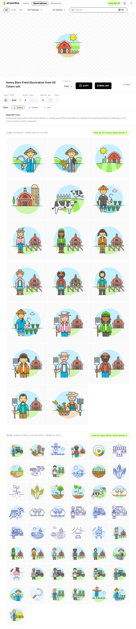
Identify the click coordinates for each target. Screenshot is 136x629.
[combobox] (93, 10)
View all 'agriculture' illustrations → (109, 435)
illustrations (40, 3)
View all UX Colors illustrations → (110, 133)
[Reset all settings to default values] (57, 100)
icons (26, 3)
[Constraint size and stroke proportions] (20, 98)
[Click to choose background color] (50, 100)
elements (56, 3)
